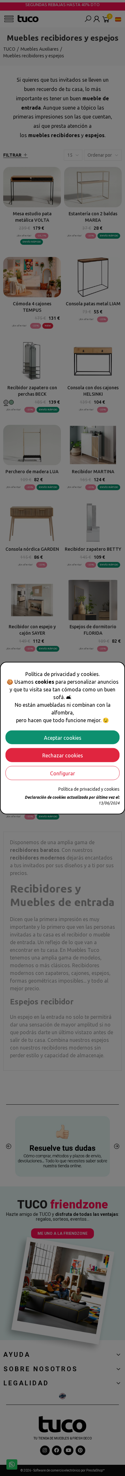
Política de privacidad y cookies (89, 789)
